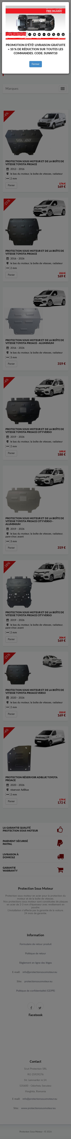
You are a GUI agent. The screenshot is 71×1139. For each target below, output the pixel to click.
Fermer (36, 64)
